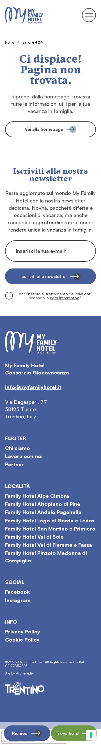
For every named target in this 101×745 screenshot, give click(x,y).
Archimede (24, 673)
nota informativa (64, 297)
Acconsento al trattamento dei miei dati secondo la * (55, 296)
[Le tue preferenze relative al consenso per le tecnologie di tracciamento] (91, 735)
